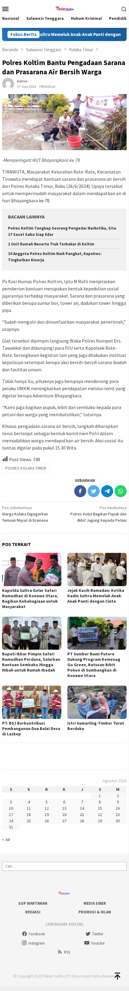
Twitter (97, 933)
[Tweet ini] (94, 491)
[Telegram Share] (107, 491)
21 (82, 814)
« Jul (6, 839)
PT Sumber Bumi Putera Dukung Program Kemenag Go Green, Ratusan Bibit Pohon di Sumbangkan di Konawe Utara (93, 664)
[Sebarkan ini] (80, 491)
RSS (67, 952)
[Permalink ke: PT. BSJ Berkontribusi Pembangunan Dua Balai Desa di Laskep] (31, 702)
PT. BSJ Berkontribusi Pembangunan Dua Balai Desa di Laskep (31, 728)
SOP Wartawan (32, 903)
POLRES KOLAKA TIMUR (25, 468)
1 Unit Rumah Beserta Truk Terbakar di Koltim (51, 244)
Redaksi (32, 912)
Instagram (36, 943)
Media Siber (95, 903)
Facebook (37, 933)
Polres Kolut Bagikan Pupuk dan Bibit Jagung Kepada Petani (98, 514)
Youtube (97, 943)
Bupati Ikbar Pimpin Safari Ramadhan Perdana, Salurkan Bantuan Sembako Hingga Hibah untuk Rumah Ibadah (31, 662)
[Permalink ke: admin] (8, 83)
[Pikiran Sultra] (64, 8)
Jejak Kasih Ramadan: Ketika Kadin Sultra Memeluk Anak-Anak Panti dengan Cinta (95, 596)
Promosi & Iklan (94, 912)
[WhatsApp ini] (121, 491)
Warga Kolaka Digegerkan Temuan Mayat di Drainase (25, 514)
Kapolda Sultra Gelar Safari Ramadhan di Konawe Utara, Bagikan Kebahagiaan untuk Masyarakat (30, 598)
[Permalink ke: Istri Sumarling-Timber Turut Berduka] (97, 702)
